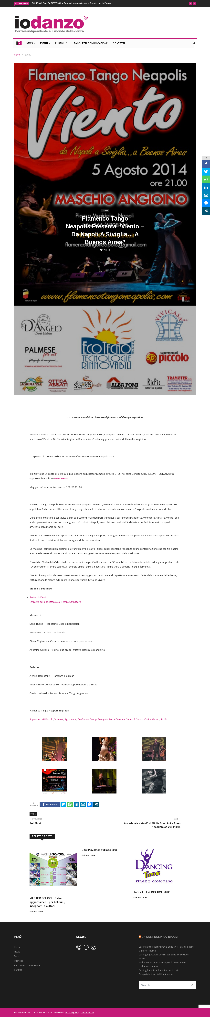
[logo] (51, 37)
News (29, 47)
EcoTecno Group (87, 723)
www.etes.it (61, 482)
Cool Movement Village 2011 (99, 853)
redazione (37, 915)
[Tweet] (63, 807)
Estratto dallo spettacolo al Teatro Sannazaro (55, 605)
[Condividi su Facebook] (50, 807)
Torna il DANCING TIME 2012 (151, 896)
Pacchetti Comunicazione (90, 47)
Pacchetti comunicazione (27, 969)
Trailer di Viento (38, 601)
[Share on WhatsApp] (70, 807)
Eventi (44, 47)
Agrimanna (70, 723)
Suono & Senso (134, 723)
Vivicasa (58, 723)
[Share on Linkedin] (76, 807)
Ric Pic (164, 723)
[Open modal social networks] (96, 807)
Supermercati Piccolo (41, 723)
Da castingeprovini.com (160, 940)
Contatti (119, 47)
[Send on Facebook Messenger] (90, 807)
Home (17, 58)
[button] (190, 3)
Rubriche (61, 47)
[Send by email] (83, 807)
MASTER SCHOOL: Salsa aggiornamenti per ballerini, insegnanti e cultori (47, 906)
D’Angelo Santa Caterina (111, 723)
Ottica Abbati (151, 723)
